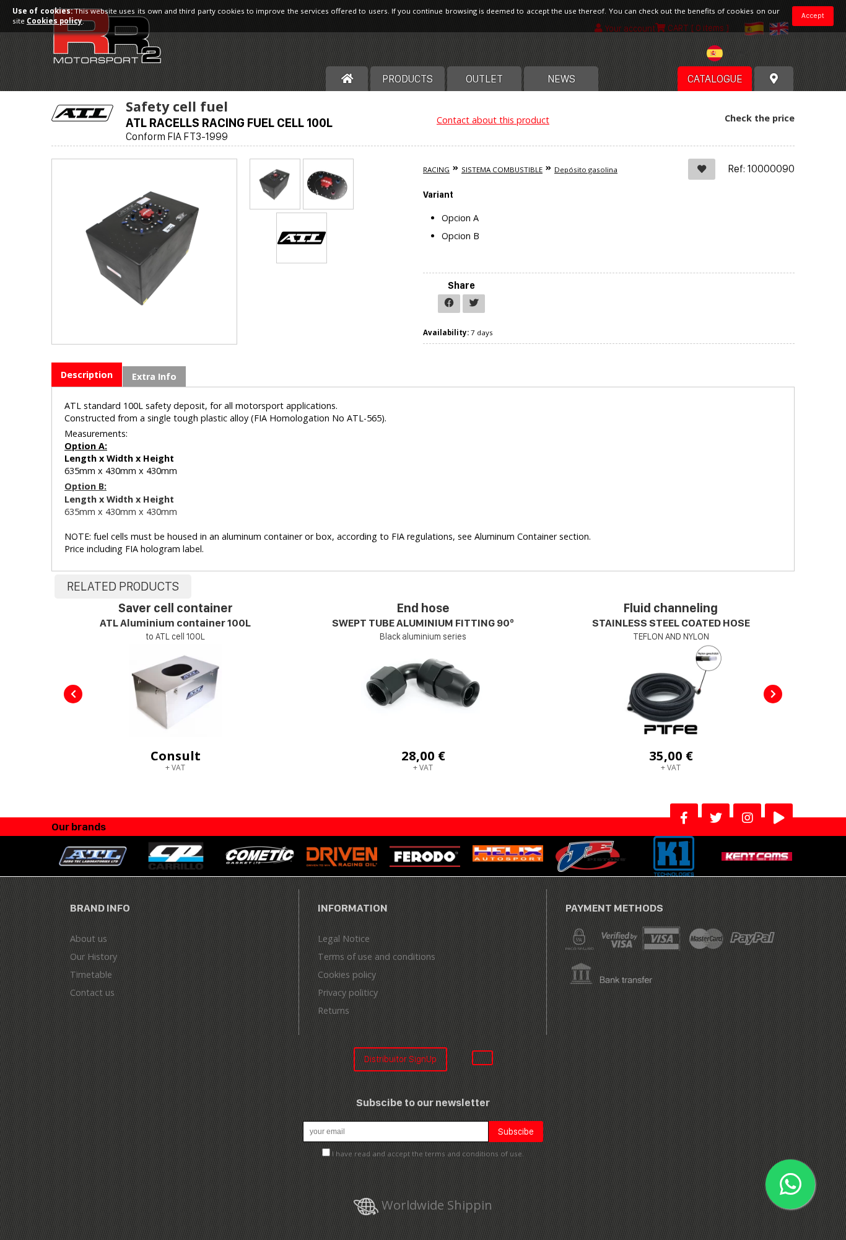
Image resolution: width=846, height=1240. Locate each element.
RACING (436, 169)
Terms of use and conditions (376, 956)
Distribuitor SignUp (400, 1058)
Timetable (91, 974)
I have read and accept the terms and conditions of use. (428, 1153)
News (561, 79)
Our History (93, 956)
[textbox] (730, 53)
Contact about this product (493, 120)
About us (88, 938)
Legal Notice (344, 938)
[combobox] (730, 54)
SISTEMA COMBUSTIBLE (502, 169)
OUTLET (484, 79)
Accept (812, 15)
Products (407, 79)
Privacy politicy (348, 992)
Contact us (92, 992)
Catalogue (715, 79)
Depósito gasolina (585, 169)
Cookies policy (347, 974)
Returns (333, 1010)
